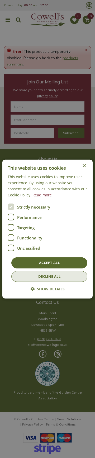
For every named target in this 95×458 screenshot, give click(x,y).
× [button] (84, 166)
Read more (42, 194)
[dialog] (47, 228)
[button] (48, 289)
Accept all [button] (49, 262)
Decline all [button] (49, 276)
